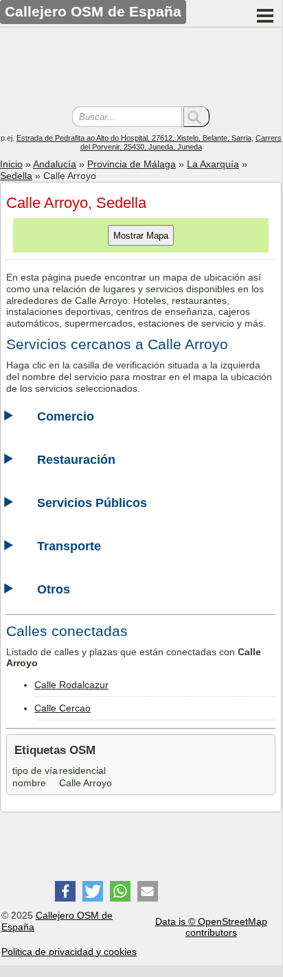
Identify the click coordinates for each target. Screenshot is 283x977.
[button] (65, 891)
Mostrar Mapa (140, 236)
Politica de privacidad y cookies (69, 951)
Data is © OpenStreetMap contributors (211, 927)
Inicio (11, 163)
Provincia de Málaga (131, 163)
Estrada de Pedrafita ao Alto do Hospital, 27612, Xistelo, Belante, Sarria (133, 138)
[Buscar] (196, 116)
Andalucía (54, 163)
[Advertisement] (141, 68)
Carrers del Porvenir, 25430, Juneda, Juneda (181, 142)
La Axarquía (213, 163)
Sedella (16, 175)
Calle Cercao (62, 708)
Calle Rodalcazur (71, 684)
